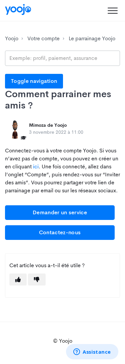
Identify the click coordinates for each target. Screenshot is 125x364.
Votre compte (43, 38)
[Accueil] (18, 9)
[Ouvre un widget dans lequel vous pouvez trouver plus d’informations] (92, 352)
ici (36, 166)
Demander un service (60, 212)
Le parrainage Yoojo (92, 38)
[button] (112, 10)
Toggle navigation (34, 81)
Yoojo (11, 38)
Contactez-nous (60, 232)
